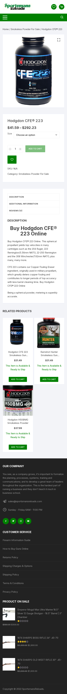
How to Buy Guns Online (15, 548)
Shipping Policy (11, 574)
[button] (58, 40)
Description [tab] (16, 197)
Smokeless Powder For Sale (25, 29)
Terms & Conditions (13, 583)
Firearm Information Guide (16, 540)
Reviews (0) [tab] (15, 210)
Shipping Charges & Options (17, 565)
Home (6, 29)
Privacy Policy (10, 591)
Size (9, 133)
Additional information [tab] (23, 203)
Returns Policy (10, 557)
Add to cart (35, 149)
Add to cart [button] (18, 379)
